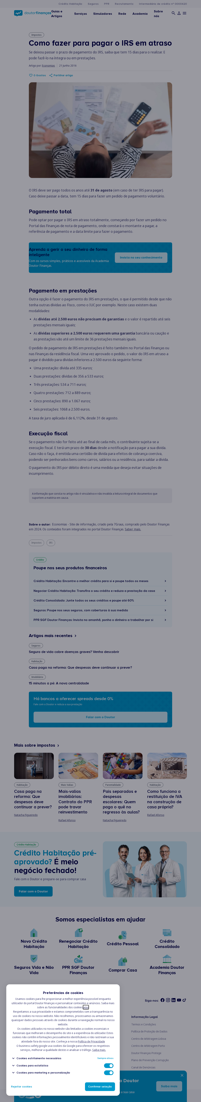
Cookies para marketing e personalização (43, 1072)
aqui (86, 1007)
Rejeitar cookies (21, 1086)
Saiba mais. (99, 1050)
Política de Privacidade (91, 1041)
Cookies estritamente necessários (38, 1058)
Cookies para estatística (32, 1065)
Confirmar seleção (100, 1086)
